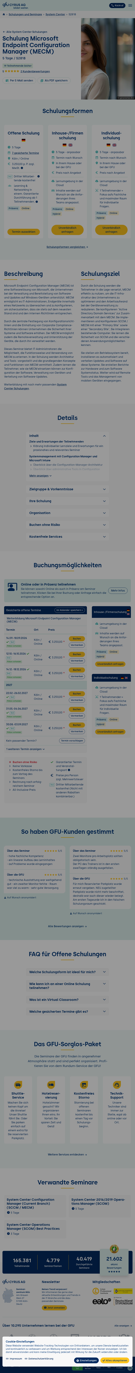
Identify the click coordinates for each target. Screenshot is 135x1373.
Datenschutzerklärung (40, 1358)
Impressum (16, 1358)
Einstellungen (88, 1360)
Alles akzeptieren (116, 1360)
